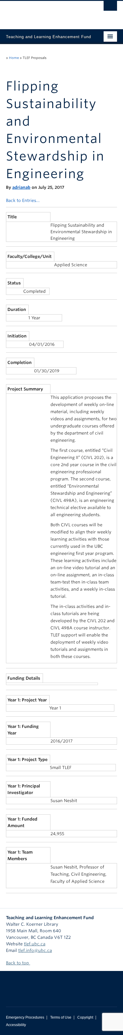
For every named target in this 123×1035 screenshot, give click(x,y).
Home (14, 58)
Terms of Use (60, 1017)
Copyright (85, 1017)
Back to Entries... (23, 200)
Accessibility (16, 1025)
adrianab (21, 187)
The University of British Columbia (45, 12)
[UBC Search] (110, 7)
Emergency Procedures (25, 1017)
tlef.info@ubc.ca (35, 950)
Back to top (18, 963)
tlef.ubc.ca (34, 943)
